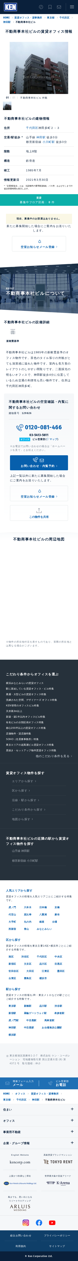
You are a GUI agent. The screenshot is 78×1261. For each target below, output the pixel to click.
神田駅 (7, 22)
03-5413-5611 (39, 435)
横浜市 (43, 978)
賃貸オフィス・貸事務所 (28, 17)
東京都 (51, 17)
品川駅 (43, 1006)
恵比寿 (28, 914)
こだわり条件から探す (27, 809)
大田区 (30, 971)
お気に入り (50, 7)
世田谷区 (14, 971)
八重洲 (43, 914)
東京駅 (12, 1006)
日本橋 (43, 907)
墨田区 (61, 971)
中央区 (58, 956)
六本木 (28, 907)
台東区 (12, 978)
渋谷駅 (58, 1006)
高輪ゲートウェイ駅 (35, 1013)
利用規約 (21, 1246)
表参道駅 (59, 1013)
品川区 (43, 963)
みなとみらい (44, 929)
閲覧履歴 (41, 7)
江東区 (45, 971)
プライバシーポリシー (57, 1235)
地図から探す (21, 819)
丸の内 (28, 921)
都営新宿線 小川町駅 (25, 860)
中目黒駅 (31, 1020)
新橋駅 (28, 1006)
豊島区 (28, 978)
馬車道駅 (49, 1020)
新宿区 (12, 963)
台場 (54, 921)
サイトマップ (57, 1246)
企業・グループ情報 (16, 1143)
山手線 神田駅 (21, 850)
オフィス (20, 1093)
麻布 (57, 914)
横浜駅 (12, 1034)
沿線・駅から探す (24, 800)
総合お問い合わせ (20, 1235)
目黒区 (58, 963)
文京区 (28, 963)
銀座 (41, 921)
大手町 (12, 921)
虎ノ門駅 (14, 1020)
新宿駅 (12, 1013)
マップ (54, 439)
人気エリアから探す (19, 890)
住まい (7, 1109)
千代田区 (64, 17)
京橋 (57, 907)
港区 (11, 956)
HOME (6, 17)
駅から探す (13, 989)
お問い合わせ (59, 7)
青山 (26, 929)
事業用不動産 (12, 1132)
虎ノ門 (12, 907)
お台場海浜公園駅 (52, 1027)
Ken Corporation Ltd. (10, 7)
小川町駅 (49, 141)
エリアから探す (23, 781)
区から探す (19, 790)
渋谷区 (25, 956)
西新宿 (12, 929)
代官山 (12, 914)
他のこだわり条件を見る (53, 756)
